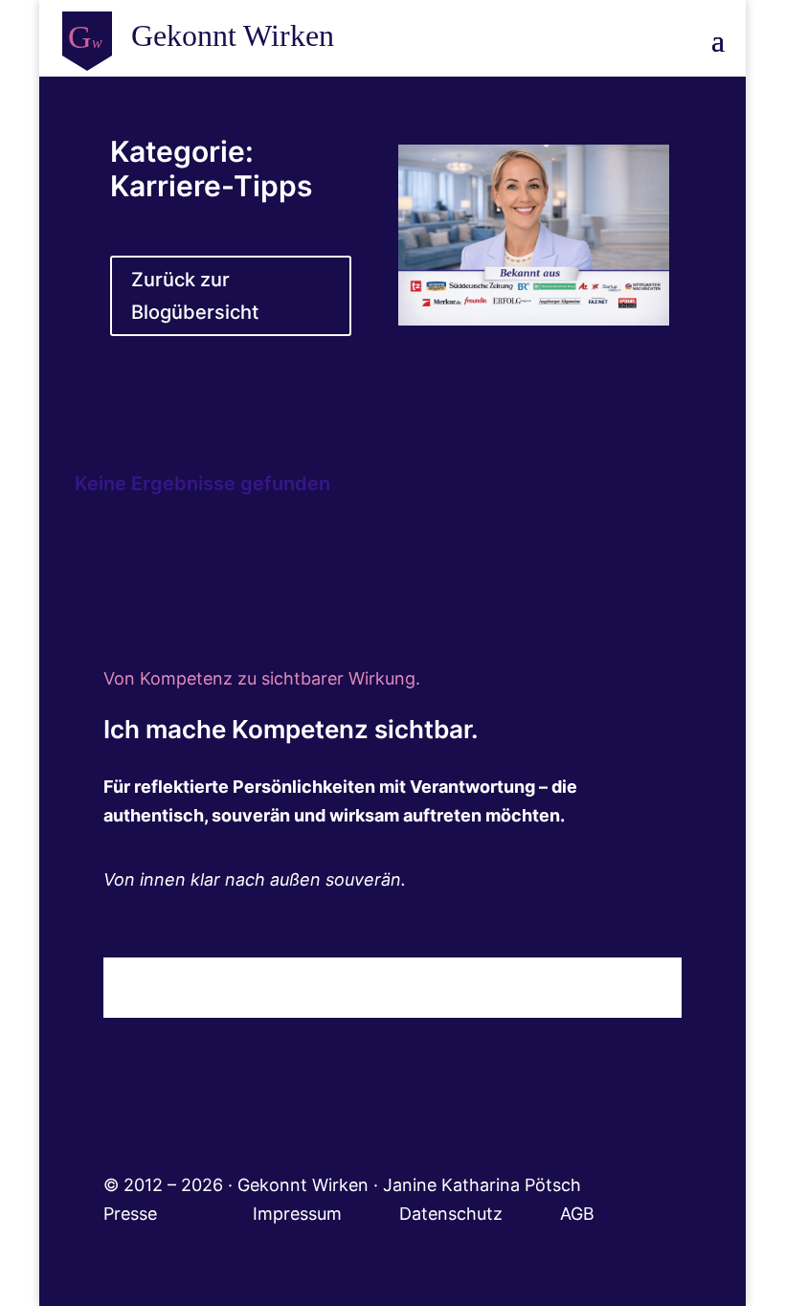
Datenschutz (479, 1214)
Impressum (326, 1214)
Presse (132, 1214)
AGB (577, 1214)
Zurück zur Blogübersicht (194, 296)
